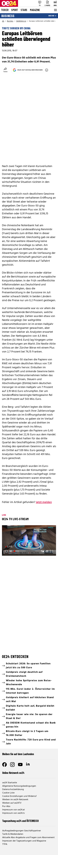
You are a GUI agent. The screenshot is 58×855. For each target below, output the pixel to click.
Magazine (35, 10)
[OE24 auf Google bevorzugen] (46, 70)
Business (7, 16)
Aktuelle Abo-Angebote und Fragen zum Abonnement (28, 837)
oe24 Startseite (9, 783)
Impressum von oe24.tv (13, 813)
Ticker (4, 10)
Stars (24, 10)
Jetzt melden (44, 502)
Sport (14, 10)
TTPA (4, 844)
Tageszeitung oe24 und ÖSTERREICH (20, 820)
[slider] (16, 551)
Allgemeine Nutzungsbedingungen (19, 786)
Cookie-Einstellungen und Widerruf (19, 796)
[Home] (3, 21)
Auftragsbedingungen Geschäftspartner (21, 831)
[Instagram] (12, 764)
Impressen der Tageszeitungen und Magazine (24, 841)
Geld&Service (21, 21)
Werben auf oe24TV (11, 803)
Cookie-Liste (8, 793)
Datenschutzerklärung (13, 789)
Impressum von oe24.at (13, 810)
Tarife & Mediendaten (12, 834)
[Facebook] (4, 764)
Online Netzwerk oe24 (13, 772)
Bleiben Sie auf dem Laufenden (18, 754)
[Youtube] (20, 764)
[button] (29, 541)
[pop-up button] (47, 551)
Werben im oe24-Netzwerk (15, 799)
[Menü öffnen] (55, 10)
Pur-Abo (6, 806)
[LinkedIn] (28, 764)
